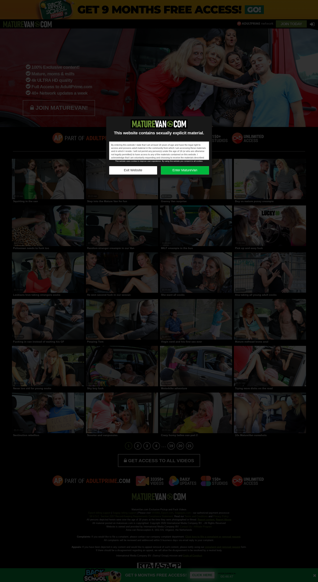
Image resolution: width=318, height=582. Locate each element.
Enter (184, 170)
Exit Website (133, 170)
